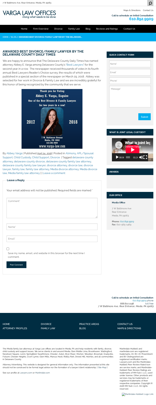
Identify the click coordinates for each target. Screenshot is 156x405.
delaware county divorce (29, 161)
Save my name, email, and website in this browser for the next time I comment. (46, 255)
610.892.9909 (141, 19)
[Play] (117, 157)
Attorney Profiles (15, 328)
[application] (130, 149)
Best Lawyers (75, 64)
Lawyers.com (26, 373)
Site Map (102, 367)
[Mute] (141, 157)
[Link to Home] (52, 14)
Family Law (74, 28)
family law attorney (37, 169)
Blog (88, 28)
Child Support (40, 157)
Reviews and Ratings (107, 28)
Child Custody (22, 157)
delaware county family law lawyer (24, 165)
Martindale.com (42, 373)
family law (18, 169)
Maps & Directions (132, 10)
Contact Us (148, 10)
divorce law (75, 165)
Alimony (71, 153)
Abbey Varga (14, 153)
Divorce (58, 28)
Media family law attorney (24, 173)
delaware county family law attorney (68, 161)
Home (24, 28)
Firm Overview (41, 28)
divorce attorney (57, 165)
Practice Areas (89, 324)
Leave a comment (54, 173)
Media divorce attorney (64, 169)
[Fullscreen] (145, 157)
